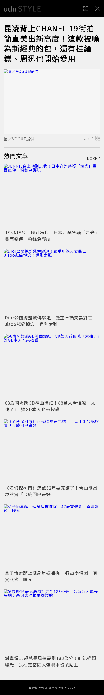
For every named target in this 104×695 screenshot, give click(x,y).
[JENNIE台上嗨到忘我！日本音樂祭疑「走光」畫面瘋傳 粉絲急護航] (52, 196)
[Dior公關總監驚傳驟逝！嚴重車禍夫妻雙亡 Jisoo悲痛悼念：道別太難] (52, 281)
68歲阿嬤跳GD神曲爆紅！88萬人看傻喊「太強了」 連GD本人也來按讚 (50, 405)
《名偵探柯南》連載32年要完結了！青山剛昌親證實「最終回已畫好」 (51, 490)
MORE (92, 158)
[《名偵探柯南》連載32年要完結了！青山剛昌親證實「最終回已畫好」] (52, 451)
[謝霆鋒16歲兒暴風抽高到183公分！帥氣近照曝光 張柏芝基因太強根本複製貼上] (52, 621)
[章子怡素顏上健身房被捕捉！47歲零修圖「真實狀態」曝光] (52, 536)
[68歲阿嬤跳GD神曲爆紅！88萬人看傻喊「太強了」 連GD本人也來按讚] (52, 366)
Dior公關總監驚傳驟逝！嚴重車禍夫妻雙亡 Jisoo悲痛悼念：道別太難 (51, 320)
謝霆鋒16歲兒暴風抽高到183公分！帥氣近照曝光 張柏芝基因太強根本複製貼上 (50, 661)
